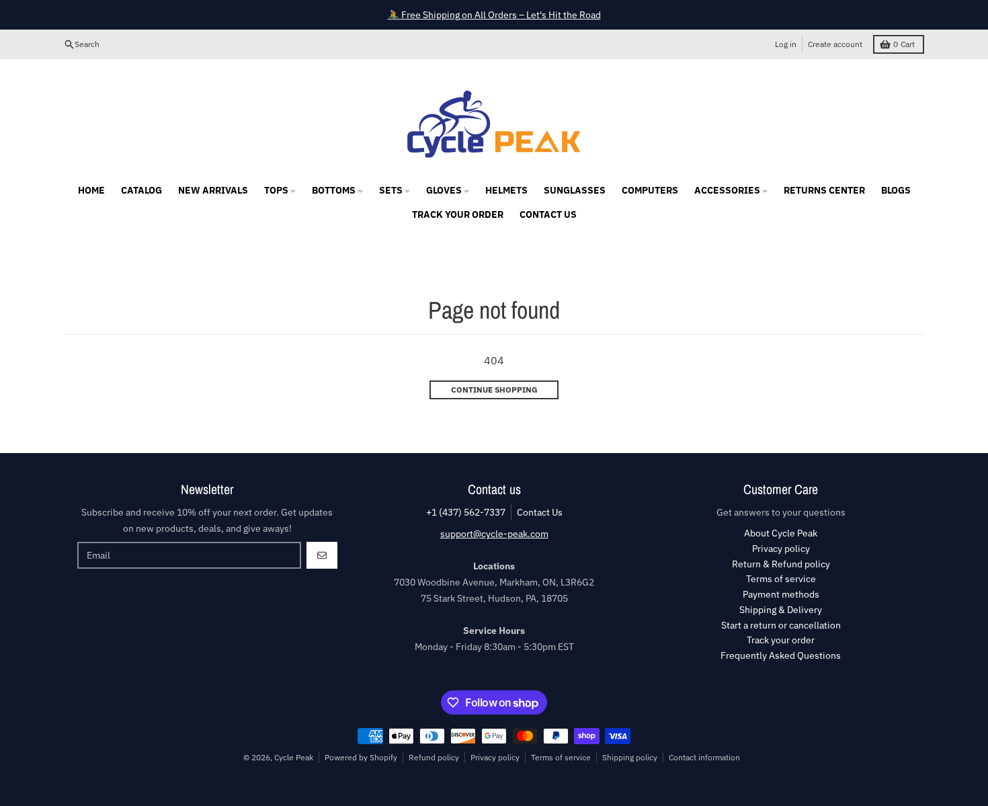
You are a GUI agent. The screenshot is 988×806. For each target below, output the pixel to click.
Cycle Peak (293, 757)
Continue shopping (494, 390)
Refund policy (434, 757)
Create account (835, 44)
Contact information (704, 757)
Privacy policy (495, 757)
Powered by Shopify (361, 757)
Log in (785, 44)
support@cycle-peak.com (494, 534)
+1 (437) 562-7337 (465, 512)
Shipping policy (629, 757)
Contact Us (540, 512)
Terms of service (561, 757)
